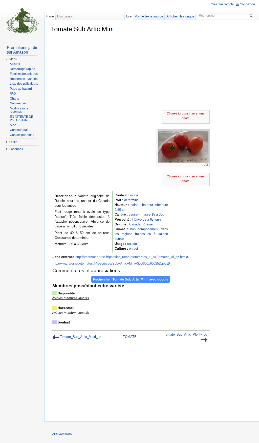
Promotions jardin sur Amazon (22, 49)
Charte (14, 98)
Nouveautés (18, 103)
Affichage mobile (62, 433)
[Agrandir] (206, 165)
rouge (134, 195)
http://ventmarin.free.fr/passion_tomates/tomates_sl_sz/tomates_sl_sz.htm (130, 257)
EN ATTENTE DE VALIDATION (21, 118)
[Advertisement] (152, 72)
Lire (129, 16)
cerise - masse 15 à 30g (146, 214)
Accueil (15, 64)
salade (132, 244)
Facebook (16, 149)
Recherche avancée (24, 79)
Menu (13, 59)
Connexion (247, 4)
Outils (13, 142)
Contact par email (22, 135)
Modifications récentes (19, 110)
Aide (13, 125)
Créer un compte (222, 4)
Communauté (19, 130)
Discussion (65, 16)
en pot (133, 248)
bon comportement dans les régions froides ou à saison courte (141, 234)
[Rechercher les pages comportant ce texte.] (252, 15)
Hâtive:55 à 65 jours (147, 219)
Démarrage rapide (22, 69)
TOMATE (130, 337)
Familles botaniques (24, 74)
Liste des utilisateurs (24, 83)
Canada (134, 224)
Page (50, 16)
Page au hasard (21, 88)
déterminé (131, 200)
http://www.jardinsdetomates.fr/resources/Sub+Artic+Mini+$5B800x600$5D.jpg (109, 263)
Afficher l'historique (180, 16)
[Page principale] (22, 20)
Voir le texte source (149, 16)
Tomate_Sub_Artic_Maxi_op (80, 337)
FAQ (13, 93)
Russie (147, 224)
